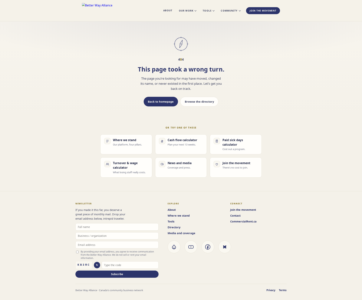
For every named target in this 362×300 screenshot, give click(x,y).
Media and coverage (181, 233)
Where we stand (179, 215)
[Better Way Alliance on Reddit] (174, 247)
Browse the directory (199, 101)
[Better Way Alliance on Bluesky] (224, 247)
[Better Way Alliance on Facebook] (208, 247)
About (167, 10)
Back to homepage (161, 101)
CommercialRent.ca (243, 221)
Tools (207, 10)
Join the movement (263, 10)
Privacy (270, 290)
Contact (235, 215)
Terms (283, 290)
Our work (186, 10)
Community (229, 10)
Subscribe (117, 274)
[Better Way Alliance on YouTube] (191, 247)
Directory (174, 227)
